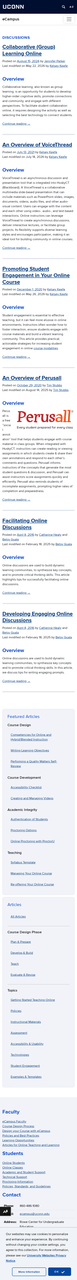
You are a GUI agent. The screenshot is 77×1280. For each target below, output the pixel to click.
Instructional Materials (26, 1022)
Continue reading (16, 124)
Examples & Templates (26, 1077)
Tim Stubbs (54, 385)
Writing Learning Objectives (30, 750)
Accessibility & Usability (27, 1044)
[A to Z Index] (71, 7)
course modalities (46, 348)
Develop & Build (22, 953)
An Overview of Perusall (31, 378)
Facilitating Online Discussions (24, 524)
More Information (29, 1272)
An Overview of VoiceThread (37, 145)
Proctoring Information (17, 1182)
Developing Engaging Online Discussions (37, 617)
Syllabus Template (23, 862)
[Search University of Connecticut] (63, 7)
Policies (16, 1011)
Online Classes (12, 1168)
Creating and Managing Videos (32, 798)
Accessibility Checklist (26, 787)
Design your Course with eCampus (26, 1131)
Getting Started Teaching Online (33, 1000)
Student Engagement (25, 1066)
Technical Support (14, 1177)
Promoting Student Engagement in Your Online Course (36, 276)
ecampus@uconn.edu (35, 1214)
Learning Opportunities (18, 1140)
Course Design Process (18, 1126)
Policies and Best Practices (20, 1136)
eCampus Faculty (14, 1122)
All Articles (18, 917)
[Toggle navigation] (69, 19)
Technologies (20, 1055)
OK (57, 1271)
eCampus (10, 19)
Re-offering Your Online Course (32, 884)
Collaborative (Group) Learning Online (28, 50)
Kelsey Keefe (59, 66)
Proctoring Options (24, 830)
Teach (15, 964)
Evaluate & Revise (23, 975)
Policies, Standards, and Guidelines (26, 1186)
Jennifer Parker (54, 61)
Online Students (13, 1163)
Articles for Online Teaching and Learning (30, 1145)
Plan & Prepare (21, 942)
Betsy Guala (10, 539)
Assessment (19, 1033)
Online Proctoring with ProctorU (32, 841)
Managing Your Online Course (31, 873)
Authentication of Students (29, 819)
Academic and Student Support (23, 1172)
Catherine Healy (50, 535)
